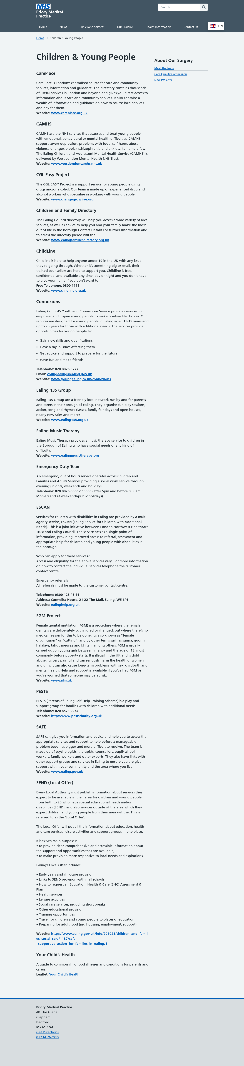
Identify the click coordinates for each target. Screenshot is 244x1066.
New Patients (163, 80)
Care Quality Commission (170, 74)
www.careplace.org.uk (69, 113)
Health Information (158, 27)
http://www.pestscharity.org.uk (76, 716)
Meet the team (164, 68)
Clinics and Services (91, 27)
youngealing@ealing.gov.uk (69, 374)
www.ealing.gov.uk (67, 772)
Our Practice (125, 27)
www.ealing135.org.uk (69, 420)
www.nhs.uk (61, 680)
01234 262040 (47, 1037)
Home (43, 27)
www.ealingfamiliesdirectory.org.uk (80, 240)
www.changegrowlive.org (72, 199)
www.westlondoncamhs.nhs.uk (76, 164)
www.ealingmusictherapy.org (75, 455)
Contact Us (191, 27)
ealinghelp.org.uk (65, 605)
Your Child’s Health (64, 974)
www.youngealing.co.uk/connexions (81, 379)
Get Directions (47, 1032)
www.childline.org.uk (68, 290)
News (63, 27)
